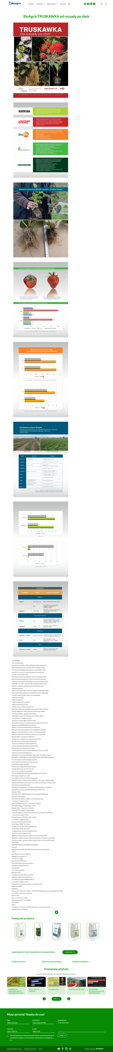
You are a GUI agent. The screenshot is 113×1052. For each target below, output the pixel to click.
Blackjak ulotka (54, 989)
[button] (26, 961)
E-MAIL (34, 1029)
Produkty (39, 4)
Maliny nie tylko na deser (76, 989)
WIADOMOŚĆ (62, 1020)
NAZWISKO (36, 1020)
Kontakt (63, 4)
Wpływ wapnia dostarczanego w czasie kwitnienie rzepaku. (96, 991)
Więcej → (56, 999)
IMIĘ (8, 1020)
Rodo (40, 1049)
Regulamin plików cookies (14, 1049)
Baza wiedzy (51, 4)
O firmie (31, 4)
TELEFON (10, 1029)
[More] (56, 912)
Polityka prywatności (30, 1049)
